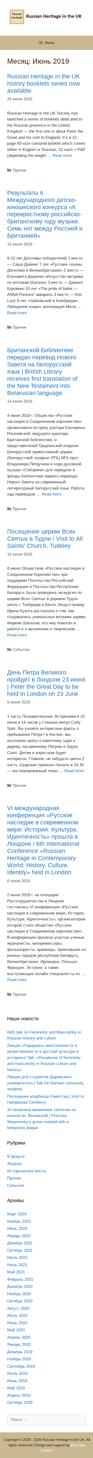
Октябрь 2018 (19, 1402)
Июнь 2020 (17, 1323)
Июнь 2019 (17, 1381)
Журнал (14, 1163)
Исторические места (26, 1171)
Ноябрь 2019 (19, 1359)
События (21, 649)
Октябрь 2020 (19, 1301)
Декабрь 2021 (19, 1243)
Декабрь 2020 (19, 1286)
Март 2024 (16, 1214)
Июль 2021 (17, 1257)
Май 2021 (16, 1272)
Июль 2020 (17, 1315)
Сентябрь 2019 (21, 1366)
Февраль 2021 (20, 1279)
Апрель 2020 (18, 1337)
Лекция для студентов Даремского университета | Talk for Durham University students (45, 1083)
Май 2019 (16, 1388)
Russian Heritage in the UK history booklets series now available (43, 83)
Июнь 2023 (17, 1228)
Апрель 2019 (18, 1395)
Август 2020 (18, 1308)
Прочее (19, 170)
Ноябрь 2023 (19, 1221)
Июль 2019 (17, 1373)
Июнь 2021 (17, 1265)
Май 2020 (16, 1330)
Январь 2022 (19, 1236)
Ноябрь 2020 (19, 1294)
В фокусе (16, 1156)
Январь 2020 (19, 1344)
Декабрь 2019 (19, 1352)
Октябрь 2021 (19, 1250)
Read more (62, 155)
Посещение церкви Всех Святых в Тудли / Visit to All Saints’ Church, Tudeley (45, 538)
